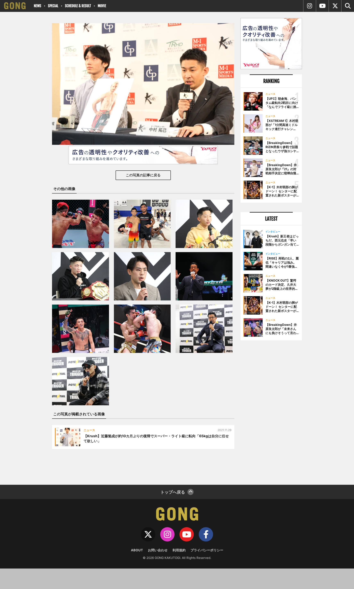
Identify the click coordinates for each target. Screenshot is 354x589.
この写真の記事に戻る (143, 175)
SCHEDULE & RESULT (78, 6)
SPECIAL (53, 6)
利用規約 (179, 550)
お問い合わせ (158, 550)
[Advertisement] (271, 411)
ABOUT (137, 550)
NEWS (37, 6)
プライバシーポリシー (207, 550)
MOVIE (102, 6)
